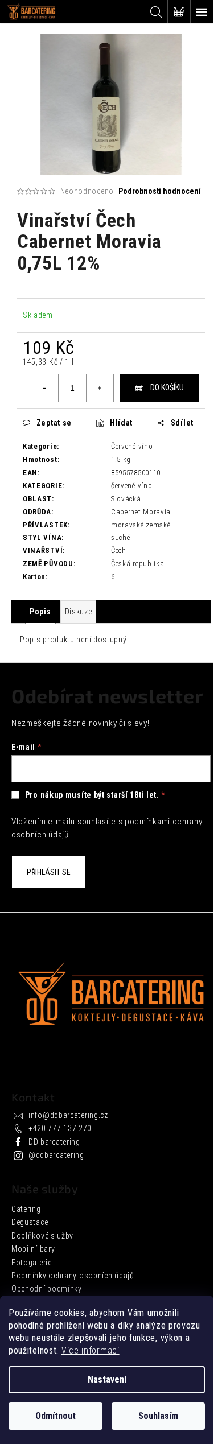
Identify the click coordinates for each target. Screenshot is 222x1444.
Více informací (90, 1350)
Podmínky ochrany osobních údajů (72, 1275)
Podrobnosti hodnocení (159, 191)
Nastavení (107, 1379)
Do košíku (167, 387)
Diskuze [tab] (78, 611)
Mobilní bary (33, 1248)
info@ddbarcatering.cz (68, 1115)
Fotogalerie (31, 1262)
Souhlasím (158, 1415)
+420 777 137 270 (60, 1128)
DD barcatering (54, 1141)
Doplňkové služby (42, 1235)
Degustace (29, 1222)
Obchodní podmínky (46, 1288)
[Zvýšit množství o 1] (99, 388)
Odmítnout (55, 1415)
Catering (26, 1209)
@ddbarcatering (56, 1155)
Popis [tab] (40, 611)
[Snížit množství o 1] (45, 388)
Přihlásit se (49, 872)
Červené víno (132, 446)
